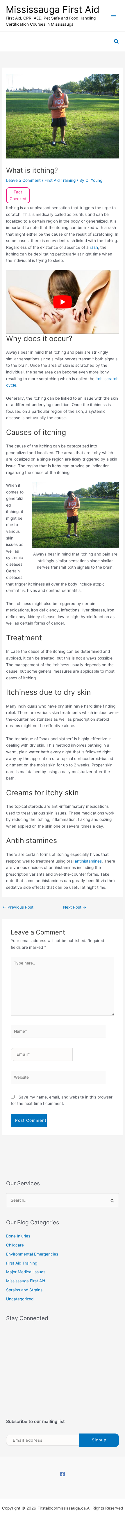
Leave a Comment (23, 180)
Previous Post (18, 907)
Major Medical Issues (25, 1271)
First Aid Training (60, 180)
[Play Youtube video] (62, 302)
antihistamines (88, 861)
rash (94, 247)
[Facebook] (62, 1474)
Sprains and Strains (24, 1290)
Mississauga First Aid (52, 9)
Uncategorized (19, 1299)
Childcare (15, 1245)
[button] (116, 41)
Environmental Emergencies (32, 1254)
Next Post (74, 907)
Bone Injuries (18, 1236)
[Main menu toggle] (113, 16)
